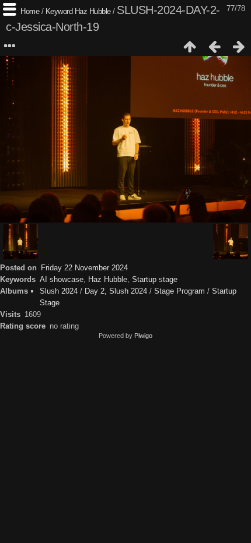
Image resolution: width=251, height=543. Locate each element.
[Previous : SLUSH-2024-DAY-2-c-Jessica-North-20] (214, 46)
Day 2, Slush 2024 (116, 291)
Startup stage (154, 279)
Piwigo (143, 335)
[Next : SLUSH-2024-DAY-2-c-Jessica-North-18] (238, 46)
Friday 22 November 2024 (84, 267)
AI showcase (61, 279)
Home (29, 11)
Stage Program (179, 291)
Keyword (59, 11)
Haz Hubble (93, 11)
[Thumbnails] (189, 46)
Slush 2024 (59, 291)
